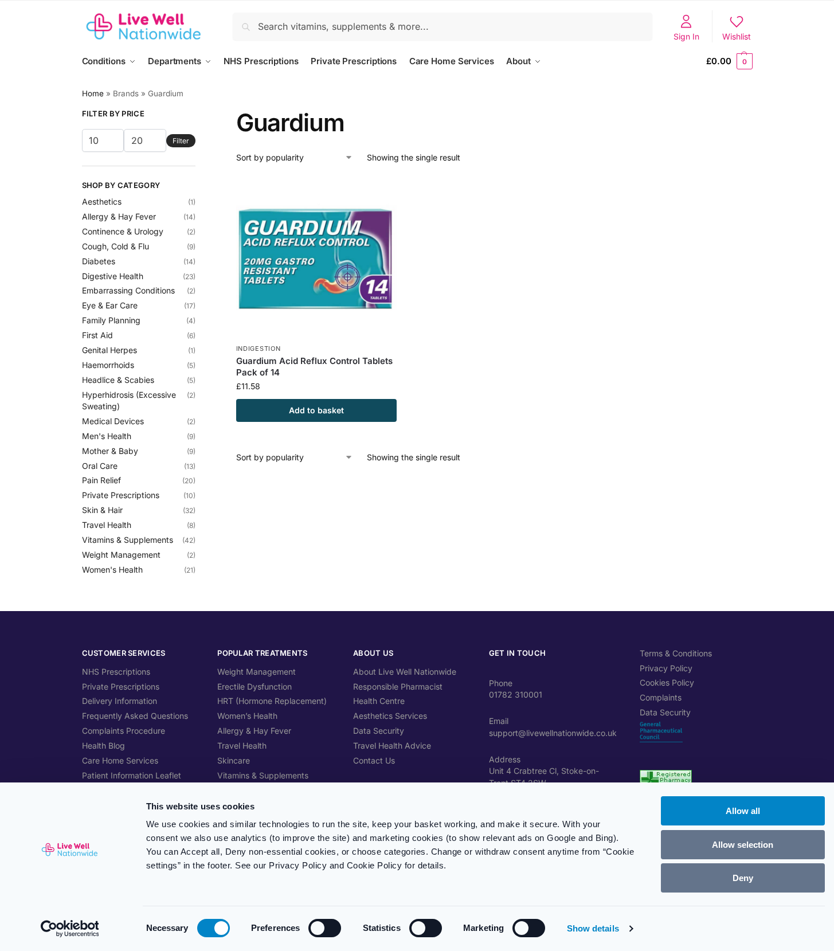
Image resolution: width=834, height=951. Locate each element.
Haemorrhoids (108, 365)
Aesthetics (102, 201)
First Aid (97, 335)
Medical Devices (113, 421)
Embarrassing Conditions (128, 290)
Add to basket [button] (316, 410)
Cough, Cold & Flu (115, 246)
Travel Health (106, 525)
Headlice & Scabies (118, 380)
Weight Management (121, 554)
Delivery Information (119, 701)
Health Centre (379, 701)
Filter (181, 140)
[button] (729, 61)
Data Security (378, 730)
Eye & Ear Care (110, 305)
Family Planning (111, 320)
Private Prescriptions (120, 495)
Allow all (743, 811)
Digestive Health (112, 276)
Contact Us (374, 760)
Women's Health (112, 569)
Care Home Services (120, 760)
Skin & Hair (102, 510)
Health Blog (103, 745)
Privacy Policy (666, 668)
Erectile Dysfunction (254, 686)
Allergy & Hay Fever (119, 216)
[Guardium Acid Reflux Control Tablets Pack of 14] (316, 257)
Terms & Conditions (676, 653)
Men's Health (106, 436)
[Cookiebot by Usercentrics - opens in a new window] (69, 928)
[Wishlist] (379, 194)
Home (93, 93)
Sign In (686, 36)
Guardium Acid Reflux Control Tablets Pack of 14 (314, 366)
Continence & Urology (122, 231)
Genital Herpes (109, 350)
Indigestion (258, 349)
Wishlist (736, 36)
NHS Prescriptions (116, 671)
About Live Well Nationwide (404, 671)
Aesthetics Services (390, 716)
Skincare (233, 760)
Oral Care (100, 466)
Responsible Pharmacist (398, 686)
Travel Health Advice (392, 745)
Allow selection (742, 845)
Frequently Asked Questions (135, 716)
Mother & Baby (110, 451)
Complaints (661, 697)
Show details (593, 928)
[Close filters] (198, 115)
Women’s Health (247, 716)
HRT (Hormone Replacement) (272, 701)
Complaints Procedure (123, 730)
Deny (743, 878)
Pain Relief (101, 480)
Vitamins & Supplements (127, 540)
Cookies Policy (667, 682)
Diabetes (98, 261)
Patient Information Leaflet (131, 775)
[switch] (324, 928)
